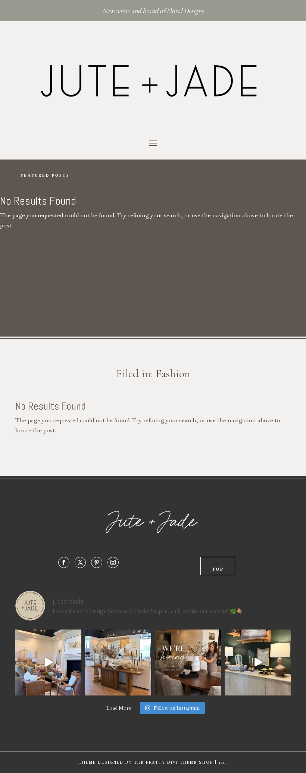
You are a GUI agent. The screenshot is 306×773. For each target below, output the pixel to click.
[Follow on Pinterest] (96, 562)
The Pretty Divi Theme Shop (173, 762)
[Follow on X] (80, 562)
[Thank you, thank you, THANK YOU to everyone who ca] (258, 662)
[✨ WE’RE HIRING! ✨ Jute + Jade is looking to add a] (188, 662)
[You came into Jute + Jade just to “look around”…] (48, 662)
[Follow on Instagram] (113, 562)
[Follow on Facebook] (63, 562)
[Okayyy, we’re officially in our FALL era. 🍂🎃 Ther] (118, 662)
